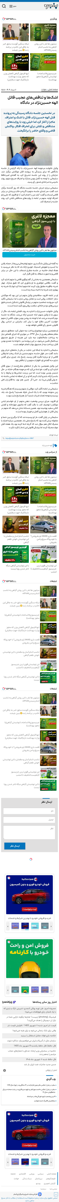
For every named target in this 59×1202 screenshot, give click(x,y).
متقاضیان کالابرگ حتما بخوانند (44, 1101)
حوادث (44, 89)
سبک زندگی (27, 1178)
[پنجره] (44, 5)
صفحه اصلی (51, 1174)
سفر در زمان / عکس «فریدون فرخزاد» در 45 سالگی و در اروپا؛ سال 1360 (31, 1085)
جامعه (14, 1174)
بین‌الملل (39, 1178)
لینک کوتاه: (53, 435)
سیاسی (41, 1174)
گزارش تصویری (50, 1183)
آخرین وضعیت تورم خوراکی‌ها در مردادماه (41, 1096)
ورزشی (32, 1174)
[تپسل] (3, 208)
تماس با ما (54, 1189)
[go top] (56, 1194)
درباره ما (44, 1189)
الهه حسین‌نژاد (47, 445)
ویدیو (38, 1183)
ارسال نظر (15, 846)
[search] (4, 6)
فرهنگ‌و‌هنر (51, 1178)
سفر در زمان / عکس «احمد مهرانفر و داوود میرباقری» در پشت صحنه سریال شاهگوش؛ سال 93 (29, 1090)
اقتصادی (23, 1174)
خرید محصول (29, 254)
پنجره (36, 1198)
